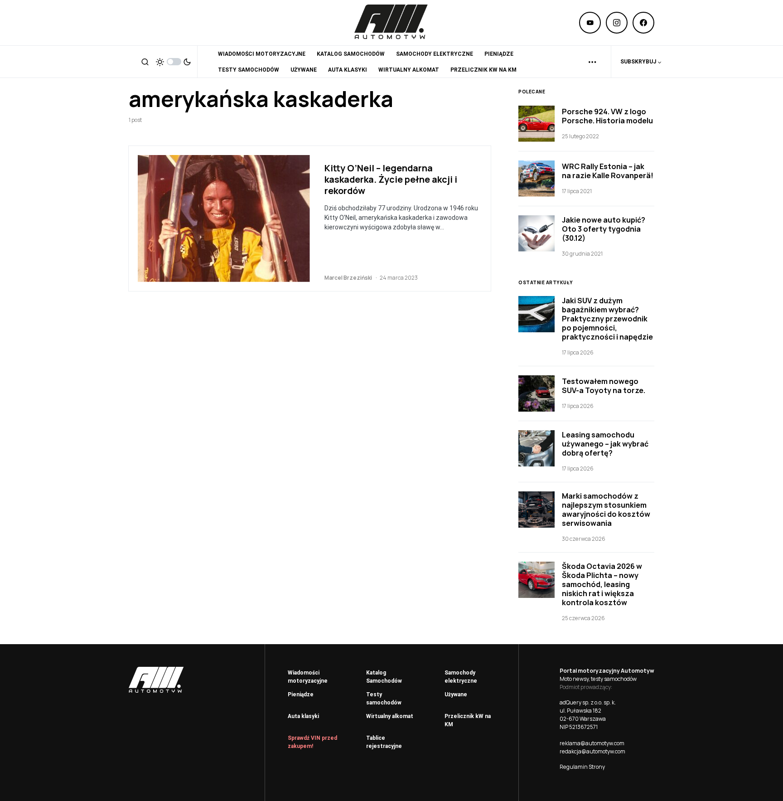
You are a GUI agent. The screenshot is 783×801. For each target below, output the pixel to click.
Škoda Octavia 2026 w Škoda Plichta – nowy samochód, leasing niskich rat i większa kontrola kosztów (602, 584)
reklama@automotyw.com (592, 743)
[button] (145, 62)
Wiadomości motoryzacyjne (308, 677)
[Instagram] (617, 22)
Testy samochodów (383, 698)
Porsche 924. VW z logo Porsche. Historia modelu (607, 116)
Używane (456, 694)
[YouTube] (590, 22)
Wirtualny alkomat (389, 716)
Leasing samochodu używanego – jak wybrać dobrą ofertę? (605, 444)
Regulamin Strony (582, 767)
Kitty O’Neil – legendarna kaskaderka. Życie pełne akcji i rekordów (390, 179)
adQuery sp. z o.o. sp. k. (588, 702)
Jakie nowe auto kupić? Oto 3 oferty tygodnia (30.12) (603, 229)
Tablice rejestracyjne (384, 742)
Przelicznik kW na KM (468, 720)
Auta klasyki (303, 716)
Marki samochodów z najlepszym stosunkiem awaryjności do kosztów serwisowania (606, 509)
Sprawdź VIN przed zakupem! (312, 742)
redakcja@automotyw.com (592, 751)
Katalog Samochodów (384, 677)
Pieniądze (301, 694)
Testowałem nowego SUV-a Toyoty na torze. (603, 385)
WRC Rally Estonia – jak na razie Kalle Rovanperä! (607, 170)
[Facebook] (643, 22)
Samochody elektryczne (461, 677)
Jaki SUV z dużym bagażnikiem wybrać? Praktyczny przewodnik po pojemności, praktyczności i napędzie (607, 319)
